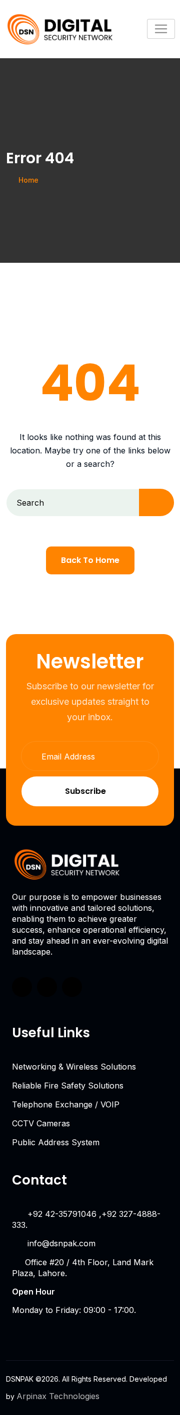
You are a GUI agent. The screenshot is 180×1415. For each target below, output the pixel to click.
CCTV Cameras (41, 1123)
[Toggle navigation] (161, 29)
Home (28, 180)
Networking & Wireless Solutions (74, 1067)
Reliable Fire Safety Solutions (68, 1085)
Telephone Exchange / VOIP (66, 1104)
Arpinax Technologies (58, 1396)
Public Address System (56, 1142)
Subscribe (85, 791)
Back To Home (90, 560)
